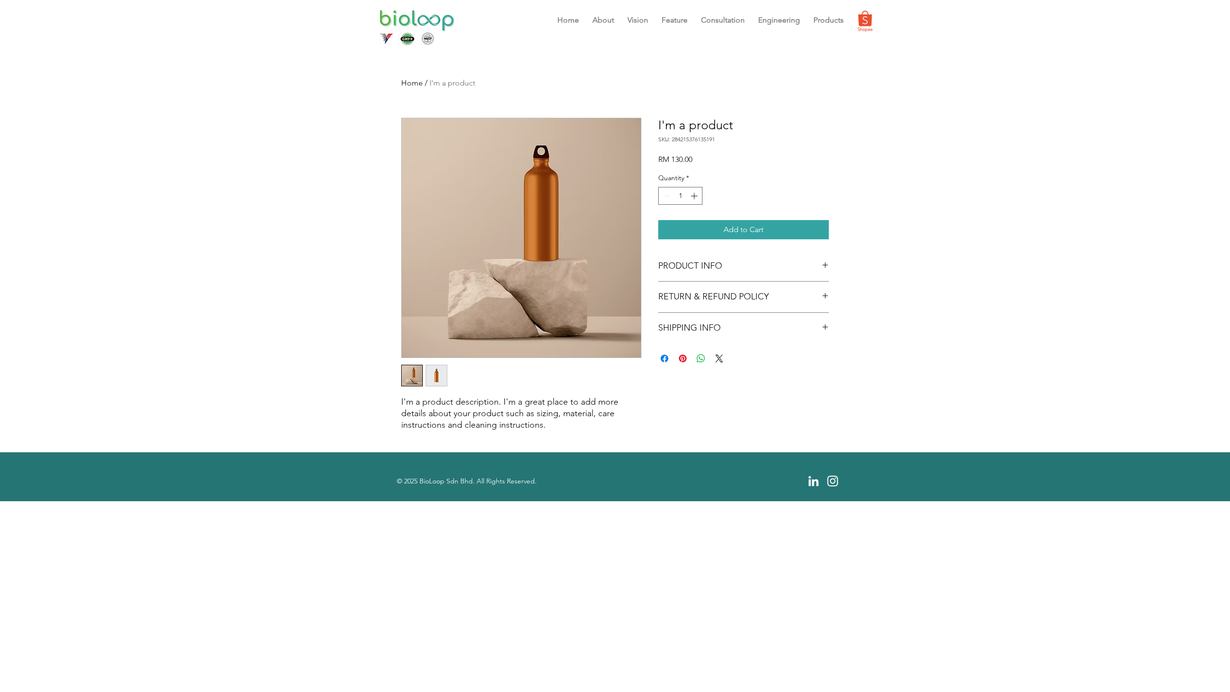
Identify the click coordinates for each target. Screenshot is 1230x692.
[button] (674, 20)
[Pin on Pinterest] (683, 358)
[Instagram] (832, 481)
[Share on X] (719, 358)
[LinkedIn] (813, 481)
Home (412, 82)
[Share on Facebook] (664, 358)
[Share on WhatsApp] (701, 358)
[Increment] (695, 195)
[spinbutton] (680, 195)
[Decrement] (666, 195)
